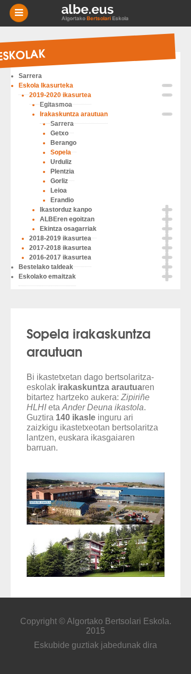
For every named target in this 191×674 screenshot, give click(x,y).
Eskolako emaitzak (47, 276)
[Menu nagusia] (99, 13)
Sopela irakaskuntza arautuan (89, 342)
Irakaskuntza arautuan (74, 114)
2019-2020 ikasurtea (60, 95)
